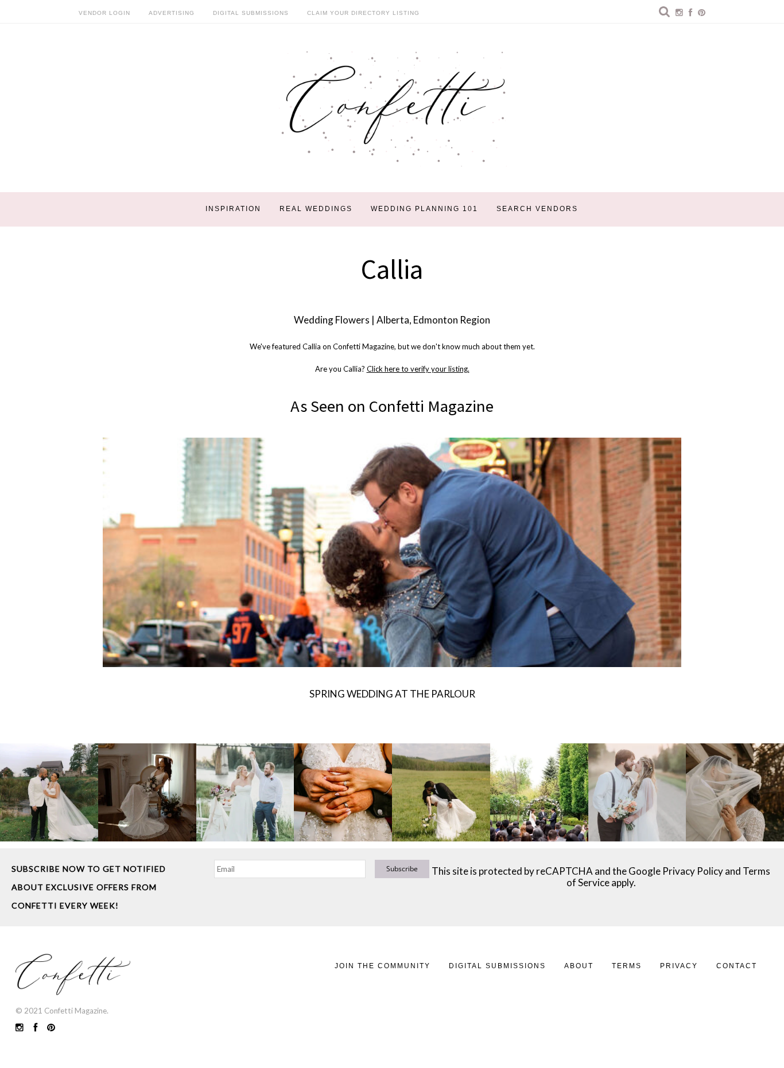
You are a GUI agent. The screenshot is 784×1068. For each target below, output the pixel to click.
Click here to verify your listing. (418, 368)
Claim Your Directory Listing (363, 13)
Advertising (172, 13)
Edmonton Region (451, 320)
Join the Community (382, 966)
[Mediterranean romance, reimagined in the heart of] (49, 792)
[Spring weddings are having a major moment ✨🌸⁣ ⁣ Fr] (245, 792)
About (578, 966)
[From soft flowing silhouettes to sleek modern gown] (147, 792)
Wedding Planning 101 (424, 209)
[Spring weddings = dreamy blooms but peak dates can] (735, 792)
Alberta (393, 320)
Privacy (679, 966)
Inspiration (233, 209)
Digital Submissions (251, 13)
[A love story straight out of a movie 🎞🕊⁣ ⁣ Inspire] (637, 792)
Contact (736, 966)
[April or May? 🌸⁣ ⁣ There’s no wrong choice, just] (539, 792)
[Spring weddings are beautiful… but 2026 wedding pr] (441, 792)
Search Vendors (537, 209)
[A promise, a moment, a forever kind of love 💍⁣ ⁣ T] (343, 792)
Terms (627, 966)
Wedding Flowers (332, 320)
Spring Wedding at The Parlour (392, 694)
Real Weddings (316, 209)
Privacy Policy (692, 871)
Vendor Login (104, 13)
